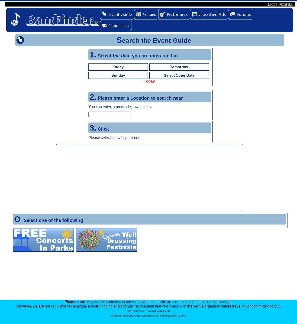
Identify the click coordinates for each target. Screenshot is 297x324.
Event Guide (120, 14)
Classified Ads (212, 14)
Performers (177, 14)
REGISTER (286, 4)
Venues (149, 14)
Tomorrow (179, 67)
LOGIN (272, 4)
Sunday (118, 75)
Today (118, 67)
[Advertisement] (149, 177)
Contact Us (118, 25)
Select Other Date (179, 75)
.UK (62, 19)
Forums (243, 14)
